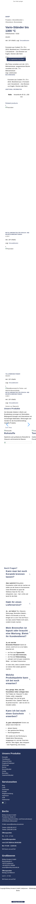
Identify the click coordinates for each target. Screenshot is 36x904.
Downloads (5, 789)
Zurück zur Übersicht (12, 406)
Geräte (4, 771)
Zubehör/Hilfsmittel (7, 775)
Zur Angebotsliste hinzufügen (16, 59)
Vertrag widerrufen (18, 901)
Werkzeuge (5, 765)
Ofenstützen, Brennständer (13, 22)
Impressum (5, 795)
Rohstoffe (5, 757)
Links (3, 787)
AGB (3, 797)
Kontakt (4, 791)
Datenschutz (6, 799)
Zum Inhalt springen (18, 1)
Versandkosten (24, 40)
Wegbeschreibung (7, 793)
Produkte (8, 20)
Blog (3, 785)
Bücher (4, 767)
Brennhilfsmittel (17, 20)
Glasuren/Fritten (7, 761)
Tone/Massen (6, 759)
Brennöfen (5, 773)
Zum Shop (8, 427)
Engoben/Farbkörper (8, 763)
